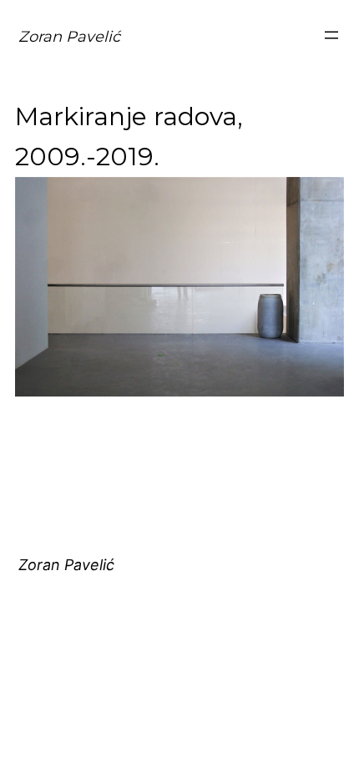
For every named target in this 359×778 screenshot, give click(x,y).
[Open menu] (331, 35)
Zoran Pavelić (69, 37)
